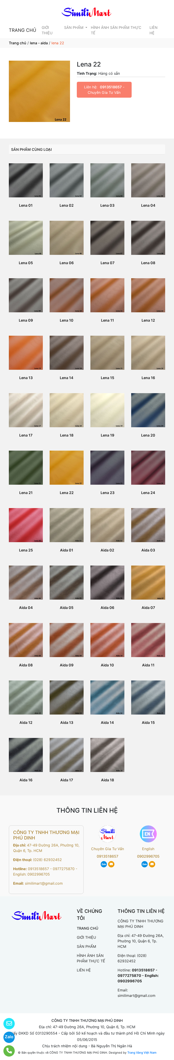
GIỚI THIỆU (47, 30)
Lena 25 (26, 550)
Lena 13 (26, 377)
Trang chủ (17, 43)
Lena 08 (148, 263)
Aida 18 (107, 780)
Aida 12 (25, 722)
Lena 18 (66, 435)
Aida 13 (66, 722)
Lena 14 (66, 377)
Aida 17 (66, 780)
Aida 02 (107, 550)
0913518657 (111, 87)
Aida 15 (148, 722)
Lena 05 (26, 263)
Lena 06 (67, 263)
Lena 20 (148, 435)
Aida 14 (107, 722)
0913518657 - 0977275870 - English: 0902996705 (138, 975)
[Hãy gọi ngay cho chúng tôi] (6, 1051)
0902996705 (148, 856)
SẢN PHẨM (74, 27)
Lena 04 (148, 205)
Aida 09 (66, 665)
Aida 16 (25, 780)
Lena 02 (67, 205)
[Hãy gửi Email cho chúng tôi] (6, 1024)
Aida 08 (26, 665)
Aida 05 (66, 607)
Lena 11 (107, 320)
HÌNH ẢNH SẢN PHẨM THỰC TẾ (116, 30)
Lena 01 (26, 205)
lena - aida (39, 43)
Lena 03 (107, 205)
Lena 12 (148, 320)
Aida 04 (26, 607)
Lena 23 (107, 492)
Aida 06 (107, 607)
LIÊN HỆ (153, 30)
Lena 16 (148, 377)
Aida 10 (107, 665)
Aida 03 (148, 550)
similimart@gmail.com (44, 883)
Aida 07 (148, 607)
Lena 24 (148, 492)
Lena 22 (67, 492)
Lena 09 (26, 320)
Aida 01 (66, 550)
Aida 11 (148, 665)
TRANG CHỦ (22, 30)
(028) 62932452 (47, 859)
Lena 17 (25, 435)
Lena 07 (107, 263)
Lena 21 (26, 492)
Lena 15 (107, 377)
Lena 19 (107, 435)
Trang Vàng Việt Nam (141, 1052)
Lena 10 (66, 320)
